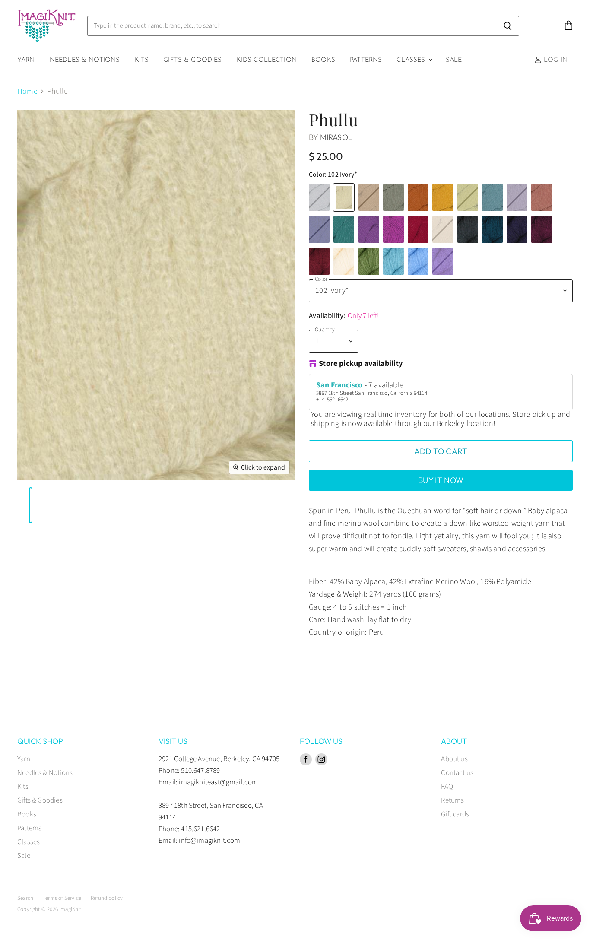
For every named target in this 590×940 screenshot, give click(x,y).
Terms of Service (62, 898)
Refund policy (107, 898)
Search (25, 898)
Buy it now (440, 480)
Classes (412, 60)
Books (323, 60)
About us (454, 759)
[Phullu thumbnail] (17, 505)
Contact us (457, 773)
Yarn (26, 60)
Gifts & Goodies (192, 60)
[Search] (507, 26)
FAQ (447, 786)
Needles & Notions (85, 60)
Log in (555, 60)
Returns (452, 800)
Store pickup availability (361, 364)
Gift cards (455, 814)
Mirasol (336, 137)
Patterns (366, 60)
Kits (142, 60)
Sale (454, 60)
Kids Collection (267, 60)
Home (27, 91)
